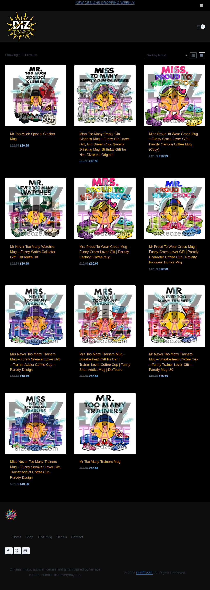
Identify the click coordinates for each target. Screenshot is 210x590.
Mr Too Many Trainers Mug (99, 462)
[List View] (202, 55)
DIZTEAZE (144, 573)
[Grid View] (193, 55)
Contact (77, 537)
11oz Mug (44, 537)
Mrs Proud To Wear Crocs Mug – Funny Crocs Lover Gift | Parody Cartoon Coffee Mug (104, 252)
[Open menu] (201, 5)
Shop (29, 537)
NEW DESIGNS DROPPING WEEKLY (105, 3)
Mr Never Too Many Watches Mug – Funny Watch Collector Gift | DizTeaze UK (32, 252)
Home (16, 537)
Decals (61, 537)
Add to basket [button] (25, 156)
